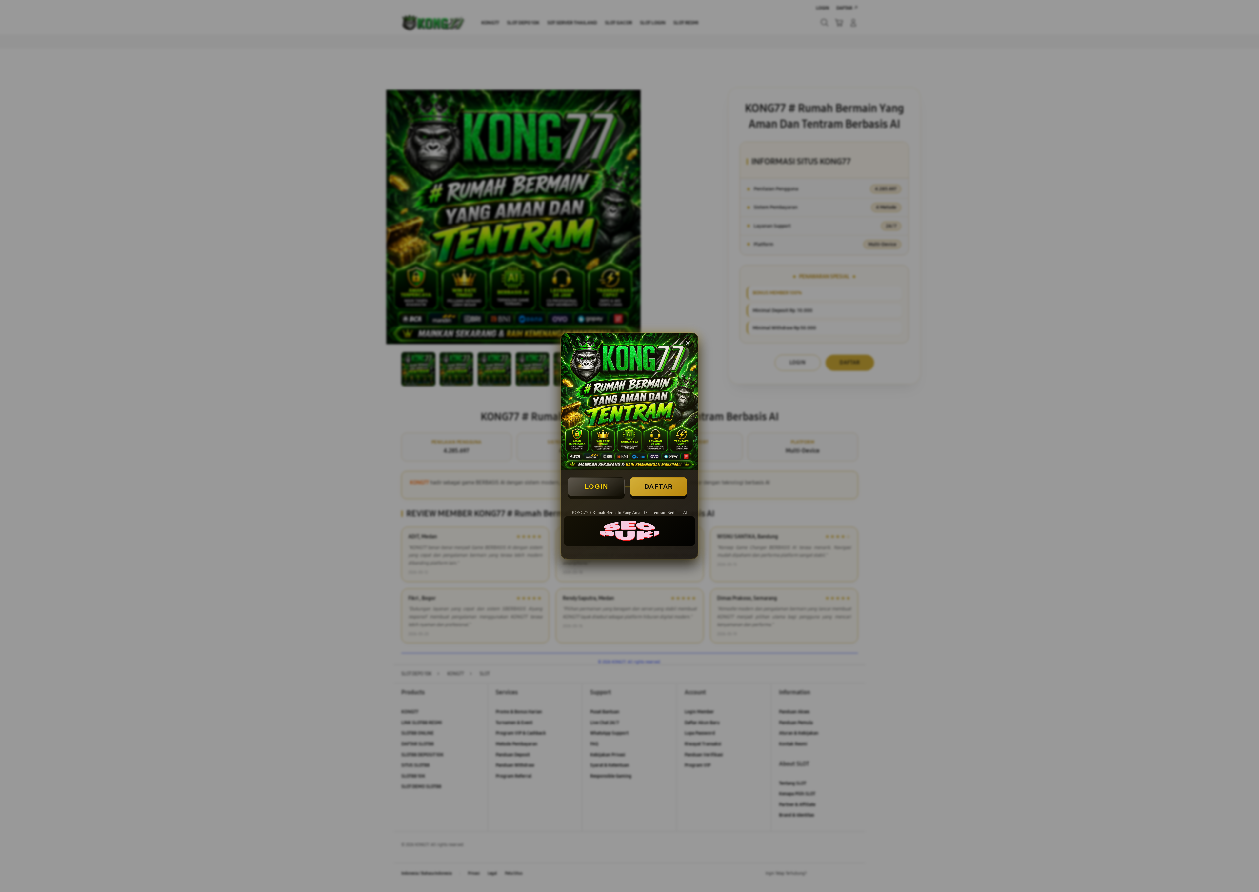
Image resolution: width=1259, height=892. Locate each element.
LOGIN (596, 486)
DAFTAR (658, 486)
